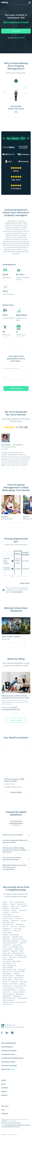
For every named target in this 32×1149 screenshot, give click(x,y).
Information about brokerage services (17, 1125)
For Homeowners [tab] (16, 821)
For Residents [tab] (16, 825)
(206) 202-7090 (18, 38)
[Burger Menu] (30, 2)
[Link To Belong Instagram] (12, 1033)
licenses (4, 1121)
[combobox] (16, 369)
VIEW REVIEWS (16, 792)
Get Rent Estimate (16, 388)
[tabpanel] (16, 851)
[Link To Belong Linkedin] (8, 1033)
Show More (24, 583)
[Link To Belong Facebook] (3, 1033)
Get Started (16, 31)
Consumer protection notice (10, 1126)
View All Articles (16, 720)
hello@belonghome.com (13, 787)
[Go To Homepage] (4, 2)
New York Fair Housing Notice (11, 1123)
